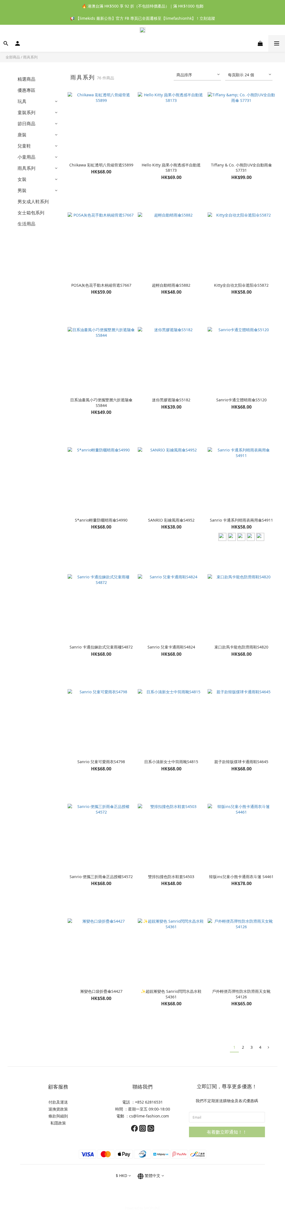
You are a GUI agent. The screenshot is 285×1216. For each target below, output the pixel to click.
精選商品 (26, 79)
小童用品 (26, 157)
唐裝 (22, 135)
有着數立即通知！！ (227, 1132)
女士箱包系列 (31, 213)
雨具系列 (30, 57)
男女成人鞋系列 (33, 201)
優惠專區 (26, 90)
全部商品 (13, 57)
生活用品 (26, 224)
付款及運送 (58, 1102)
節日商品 (26, 124)
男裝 (22, 190)
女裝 (22, 179)
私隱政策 (58, 1123)
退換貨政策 (58, 1109)
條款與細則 (58, 1116)
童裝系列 (26, 112)
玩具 (22, 101)
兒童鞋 (24, 146)
